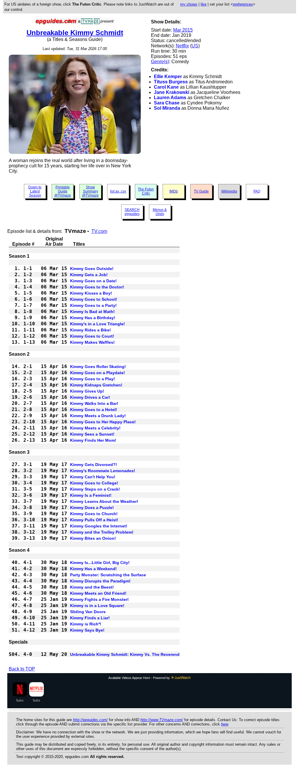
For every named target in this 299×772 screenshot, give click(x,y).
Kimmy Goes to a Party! (93, 305)
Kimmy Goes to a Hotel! (93, 409)
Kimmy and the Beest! (92, 587)
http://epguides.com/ (90, 720)
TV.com (99, 231)
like (203, 4)
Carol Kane (166, 87)
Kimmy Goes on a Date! (93, 280)
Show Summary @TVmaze (90, 191)
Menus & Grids (160, 212)
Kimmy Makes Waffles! (92, 342)
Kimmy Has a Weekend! (93, 568)
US (195, 45)
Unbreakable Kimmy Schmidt (75, 33)
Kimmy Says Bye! (87, 630)
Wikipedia (229, 191)
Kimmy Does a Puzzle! (92, 507)
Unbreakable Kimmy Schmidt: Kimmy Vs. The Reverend (125, 654)
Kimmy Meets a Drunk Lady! (98, 415)
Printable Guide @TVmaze (62, 191)
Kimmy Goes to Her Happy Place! (103, 421)
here (224, 724)
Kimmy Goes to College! (94, 483)
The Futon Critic (146, 191)
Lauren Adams (170, 97)
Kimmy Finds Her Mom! (93, 440)
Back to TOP (22, 668)
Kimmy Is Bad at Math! (92, 311)
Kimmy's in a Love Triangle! (97, 323)
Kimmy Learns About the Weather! (104, 501)
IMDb (173, 191)
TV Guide (201, 191)
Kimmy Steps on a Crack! (95, 489)
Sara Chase (167, 102)
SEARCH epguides (132, 212)
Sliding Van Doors (88, 611)
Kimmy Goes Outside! (92, 268)
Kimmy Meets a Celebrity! (95, 428)
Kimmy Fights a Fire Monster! (99, 599)
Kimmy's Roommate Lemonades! (102, 470)
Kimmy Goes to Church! (94, 513)
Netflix (182, 45)
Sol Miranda (167, 108)
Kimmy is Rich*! (85, 624)
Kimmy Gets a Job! (89, 274)
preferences (243, 4)
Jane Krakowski (171, 92)
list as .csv (118, 191)
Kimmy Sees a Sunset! (92, 434)
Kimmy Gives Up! (87, 391)
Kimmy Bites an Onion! (93, 538)
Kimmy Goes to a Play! (92, 378)
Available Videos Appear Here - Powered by (139, 678)
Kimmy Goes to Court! (92, 336)
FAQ (256, 191)
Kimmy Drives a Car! (90, 397)
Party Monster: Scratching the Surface (108, 574)
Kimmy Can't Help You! (92, 476)
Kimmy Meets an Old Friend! (98, 593)
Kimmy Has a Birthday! (92, 317)
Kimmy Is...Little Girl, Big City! (100, 562)
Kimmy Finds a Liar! (90, 617)
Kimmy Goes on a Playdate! (97, 372)
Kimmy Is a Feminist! (91, 495)
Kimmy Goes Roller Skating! (98, 366)
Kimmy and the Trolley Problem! (101, 532)
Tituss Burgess (171, 81)
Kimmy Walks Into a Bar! (94, 403)
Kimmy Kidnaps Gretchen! (96, 385)
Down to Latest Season (34, 191)
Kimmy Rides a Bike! (90, 330)
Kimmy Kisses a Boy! (91, 293)
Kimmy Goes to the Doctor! (97, 287)
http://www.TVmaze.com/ (161, 720)
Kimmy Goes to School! (93, 299)
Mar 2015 (183, 29)
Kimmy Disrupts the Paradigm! (100, 581)
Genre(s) (160, 61)
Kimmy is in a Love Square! (97, 605)
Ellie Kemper (168, 76)
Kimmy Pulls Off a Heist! (94, 519)
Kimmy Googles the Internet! (98, 526)
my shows (188, 4)
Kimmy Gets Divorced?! (93, 464)
